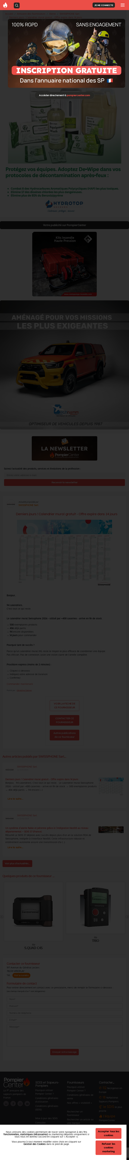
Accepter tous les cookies (108, 1133)
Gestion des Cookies (35, 1144)
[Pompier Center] (66, 53)
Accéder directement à (64, 95)
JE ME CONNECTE (103, 5)
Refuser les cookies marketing (108, 1147)
